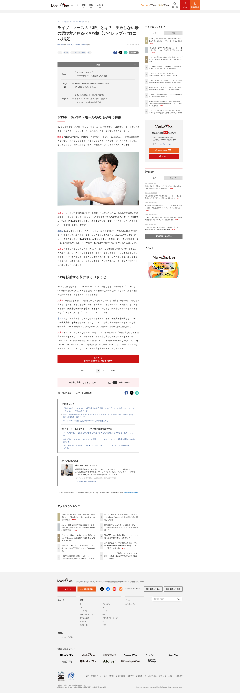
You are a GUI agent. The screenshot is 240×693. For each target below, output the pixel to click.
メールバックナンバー (165, 144)
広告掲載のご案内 (153, 589)
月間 (173, 33)
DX (89, 52)
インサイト (84, 611)
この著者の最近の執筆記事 (85, 481)
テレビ (104, 621)
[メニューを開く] (45, 5)
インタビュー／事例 (78, 52)
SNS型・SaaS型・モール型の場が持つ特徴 (92, 83)
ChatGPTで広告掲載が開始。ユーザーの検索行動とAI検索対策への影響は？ (121, 536)
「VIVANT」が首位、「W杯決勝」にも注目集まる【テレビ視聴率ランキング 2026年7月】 (79, 548)
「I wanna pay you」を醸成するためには (91, 75)
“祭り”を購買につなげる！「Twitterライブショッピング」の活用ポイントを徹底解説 (96, 445)
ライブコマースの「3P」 (84, 72)
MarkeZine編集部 (81, 44)
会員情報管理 (120, 676)
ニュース (74, 5)
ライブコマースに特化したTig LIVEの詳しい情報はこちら (85, 420)
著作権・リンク (96, 676)
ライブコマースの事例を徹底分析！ (89, 102)
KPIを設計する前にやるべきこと (87, 87)
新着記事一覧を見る (164, 236)
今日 (154, 33)
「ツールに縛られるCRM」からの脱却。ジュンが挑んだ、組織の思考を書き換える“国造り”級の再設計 (78, 538)
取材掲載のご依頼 (173, 589)
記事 (84, 5)
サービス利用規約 (150, 676)
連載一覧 (83, 621)
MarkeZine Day (130, 604)
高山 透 (69, 44)
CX (81, 607)
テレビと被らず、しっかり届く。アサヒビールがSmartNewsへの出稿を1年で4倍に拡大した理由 (121, 517)
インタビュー (107, 604)
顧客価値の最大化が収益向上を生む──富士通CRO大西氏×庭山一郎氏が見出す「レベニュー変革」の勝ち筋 (121, 545)
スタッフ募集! (109, 676)
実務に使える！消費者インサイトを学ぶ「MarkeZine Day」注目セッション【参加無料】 (163, 187)
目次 (98, 64)
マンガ (104, 607)
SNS (104, 625)
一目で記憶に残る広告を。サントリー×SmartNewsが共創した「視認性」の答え (78, 557)
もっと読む (65, 448)
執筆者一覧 (84, 625)
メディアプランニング (110, 618)
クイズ (104, 611)
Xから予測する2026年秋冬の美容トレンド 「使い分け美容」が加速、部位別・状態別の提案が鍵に (79, 527)
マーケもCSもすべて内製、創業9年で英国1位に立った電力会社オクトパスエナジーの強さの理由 (79, 517)
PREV (83, 371)
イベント (100, 5)
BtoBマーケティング (87, 614)
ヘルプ (86, 676)
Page (65, 74)
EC (60, 52)
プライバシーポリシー (166, 676)
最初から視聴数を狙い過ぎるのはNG (89, 95)
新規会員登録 (164, 150)
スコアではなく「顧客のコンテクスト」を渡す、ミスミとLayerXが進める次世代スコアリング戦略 (121, 556)
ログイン (165, 156)
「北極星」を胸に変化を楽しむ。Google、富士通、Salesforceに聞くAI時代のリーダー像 (162, 228)
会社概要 (139, 676)
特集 (91, 5)
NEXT (113, 371)
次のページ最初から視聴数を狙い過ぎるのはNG (98, 359)
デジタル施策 (84, 618)
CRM (66, 52)
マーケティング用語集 (65, 637)
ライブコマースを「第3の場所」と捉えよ (91, 98)
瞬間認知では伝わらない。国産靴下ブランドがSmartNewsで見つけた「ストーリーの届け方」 (121, 527)
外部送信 (179, 676)
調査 (104, 614)
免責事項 (131, 676)
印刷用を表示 (66, 393)
